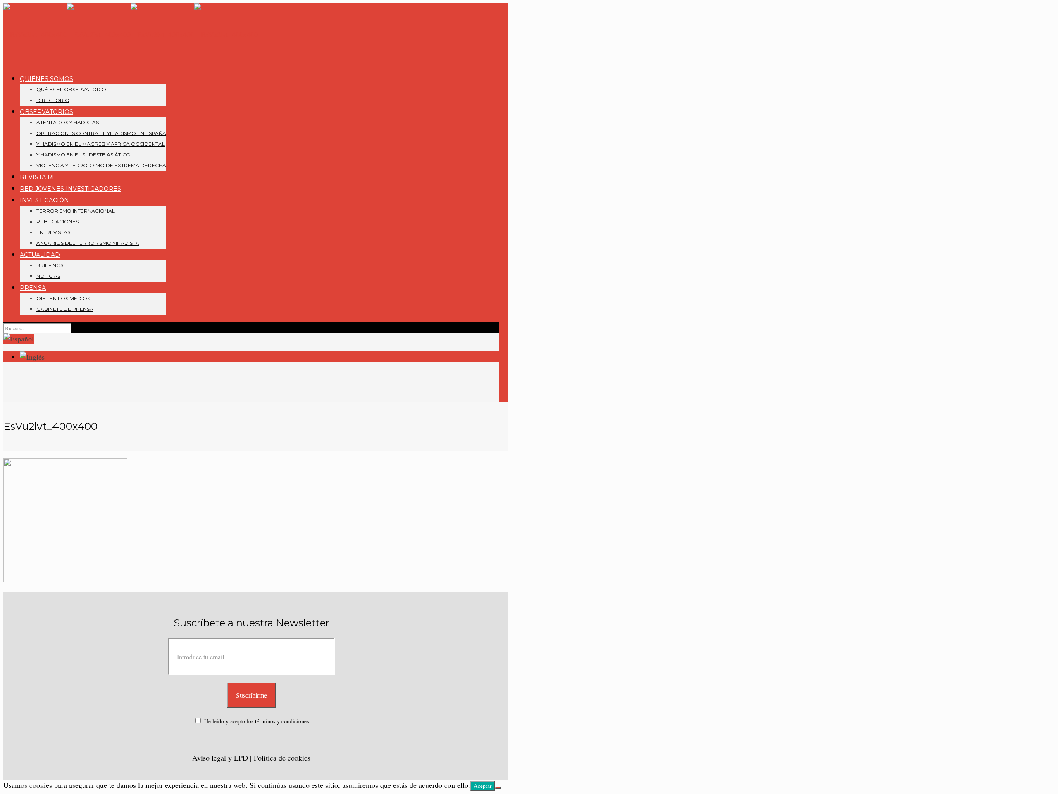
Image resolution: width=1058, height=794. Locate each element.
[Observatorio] (130, 34)
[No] (498, 788)
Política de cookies (282, 758)
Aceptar (482, 785)
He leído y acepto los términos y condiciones (256, 721)
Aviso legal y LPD (221, 758)
